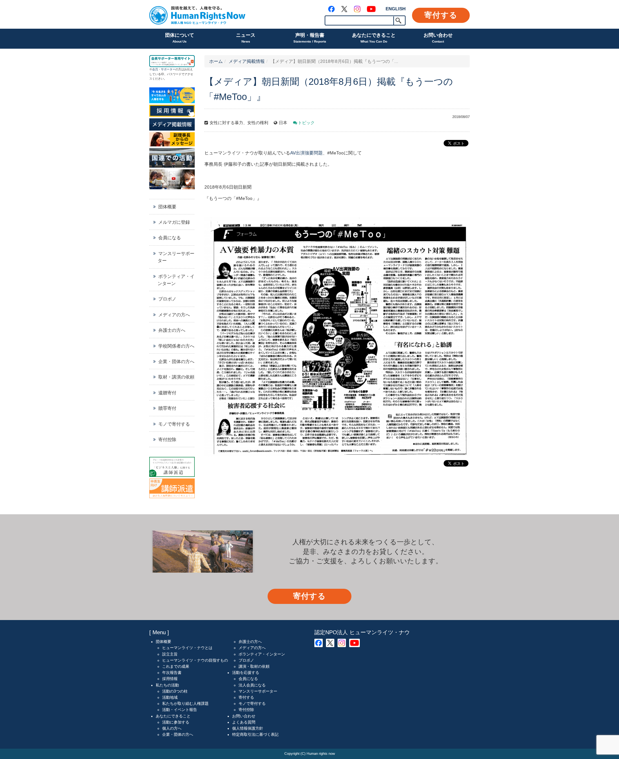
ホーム (216, 61)
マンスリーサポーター (176, 257)
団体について (179, 37)
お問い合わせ (438, 37)
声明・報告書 (309, 37)
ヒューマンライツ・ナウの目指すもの (195, 660)
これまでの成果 (175, 666)
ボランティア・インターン (176, 280)
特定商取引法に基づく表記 (255, 734)
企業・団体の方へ (176, 361)
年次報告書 (172, 672)
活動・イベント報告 (179, 709)
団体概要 (167, 206)
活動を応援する (245, 672)
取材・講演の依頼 (176, 377)
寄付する (440, 15)
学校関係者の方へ (176, 346)
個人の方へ (172, 728)
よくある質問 (243, 722)
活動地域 (170, 697)
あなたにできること (374, 37)
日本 (283, 123)
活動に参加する (175, 722)
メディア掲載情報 (247, 61)
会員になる (169, 237)
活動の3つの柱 (175, 691)
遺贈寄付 (167, 392)
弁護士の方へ (171, 330)
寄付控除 (167, 439)
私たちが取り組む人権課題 (185, 703)
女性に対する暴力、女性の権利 (239, 123)
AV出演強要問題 (306, 152)
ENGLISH (396, 8)
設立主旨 (170, 654)
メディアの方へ (174, 314)
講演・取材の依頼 (254, 666)
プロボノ (167, 298)
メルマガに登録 (174, 222)
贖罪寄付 (167, 408)
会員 (155, 69)
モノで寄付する (174, 424)
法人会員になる (252, 685)
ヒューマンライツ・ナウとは (187, 648)
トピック (306, 123)
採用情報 (170, 678)
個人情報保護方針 (247, 728)
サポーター (168, 69)
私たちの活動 (167, 685)
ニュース (245, 37)
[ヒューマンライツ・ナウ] (197, 14)
